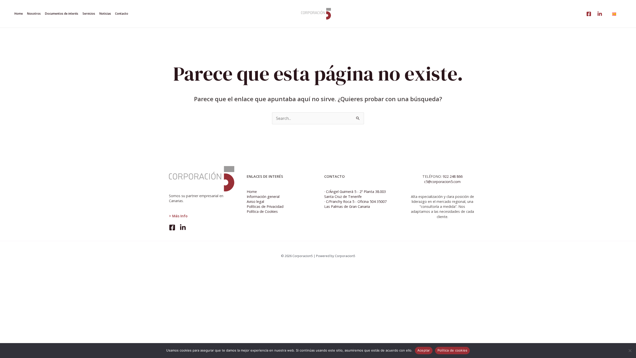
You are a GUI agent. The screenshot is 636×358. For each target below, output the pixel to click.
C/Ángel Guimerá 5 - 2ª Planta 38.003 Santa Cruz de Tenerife (355, 194)
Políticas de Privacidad (265, 206)
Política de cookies (452, 350)
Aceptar (423, 350)
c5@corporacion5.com (442, 181)
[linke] (588, 13)
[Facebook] (172, 227)
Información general (263, 196)
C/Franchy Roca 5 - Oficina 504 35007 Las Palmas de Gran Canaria (355, 204)
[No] (629, 350)
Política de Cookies (262, 211)
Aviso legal (255, 201)
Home (252, 191)
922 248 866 (453, 176)
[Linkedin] (599, 13)
